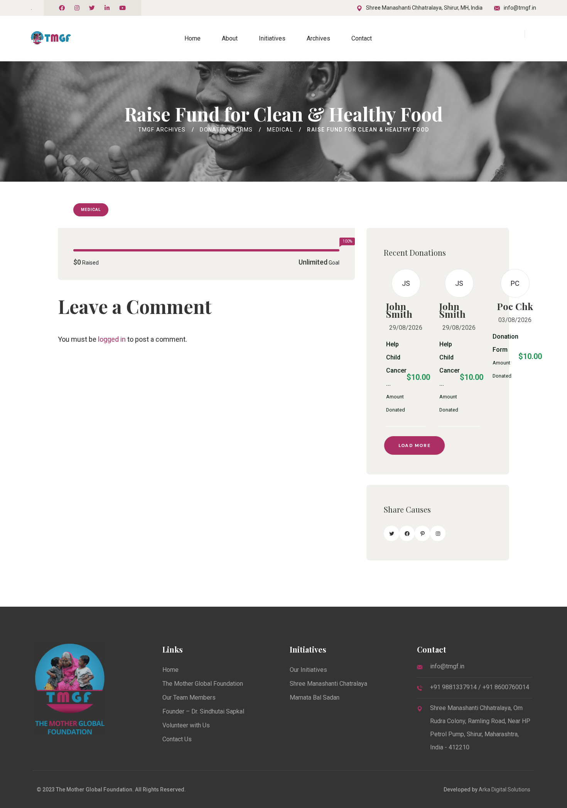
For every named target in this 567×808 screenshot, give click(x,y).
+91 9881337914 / (456, 687)
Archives (318, 38)
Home (192, 38)
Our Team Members (189, 697)
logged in (112, 339)
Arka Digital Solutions (504, 789)
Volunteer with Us (186, 725)
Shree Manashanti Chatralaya (328, 683)
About (230, 38)
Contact (361, 38)
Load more (414, 445)
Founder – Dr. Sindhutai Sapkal (203, 711)
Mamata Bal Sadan (314, 697)
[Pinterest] (422, 533)
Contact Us (177, 739)
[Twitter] (391, 533)
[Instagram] (438, 533)
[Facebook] (407, 533)
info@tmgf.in (520, 8)
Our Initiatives (308, 669)
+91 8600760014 (506, 687)
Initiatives (272, 38)
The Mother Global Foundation (202, 683)
